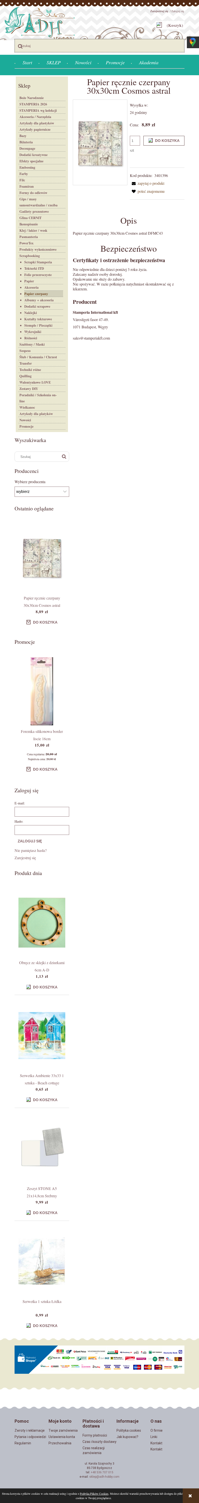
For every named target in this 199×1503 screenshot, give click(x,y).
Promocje (26, 426)
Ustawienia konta (62, 1437)
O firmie (156, 1430)
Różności (30, 338)
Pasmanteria (28, 236)
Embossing (27, 167)
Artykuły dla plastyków (36, 123)
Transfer (25, 363)
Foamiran (26, 186)
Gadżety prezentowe (34, 211)
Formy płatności (95, 1435)
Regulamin (23, 1443)
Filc (22, 180)
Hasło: (19, 821)
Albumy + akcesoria (39, 300)
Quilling (25, 375)
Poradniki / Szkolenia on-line (38, 398)
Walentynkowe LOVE (35, 382)
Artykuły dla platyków (36, 413)
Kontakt (156, 1443)
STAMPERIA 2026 (33, 104)
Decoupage (27, 148)
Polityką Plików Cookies (94, 1493)
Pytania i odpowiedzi (30, 1437)
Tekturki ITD (34, 268)
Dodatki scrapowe (37, 306)
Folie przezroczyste (38, 274)
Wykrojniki (32, 331)
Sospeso (25, 350)
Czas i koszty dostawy (99, 1442)
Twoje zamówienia (63, 1430)
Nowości (25, 420)
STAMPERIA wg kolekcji (38, 110)
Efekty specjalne (31, 161)
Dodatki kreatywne (33, 154)
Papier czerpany (36, 293)
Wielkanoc (27, 407)
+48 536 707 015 (102, 1472)
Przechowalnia (60, 1443)
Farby (23, 173)
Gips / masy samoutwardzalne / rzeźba (38, 202)
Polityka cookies (128, 1430)
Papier (29, 281)
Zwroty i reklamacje (30, 1430)
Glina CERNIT (30, 217)
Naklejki (30, 312)
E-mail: (20, 803)
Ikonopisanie (28, 224)
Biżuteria (26, 142)
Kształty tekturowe (38, 319)
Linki (153, 1437)
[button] (147, 183)
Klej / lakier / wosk (33, 230)
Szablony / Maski (32, 344)
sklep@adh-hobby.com (104, 1476)
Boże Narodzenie (31, 97)
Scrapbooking (29, 255)
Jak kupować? (127, 1437)
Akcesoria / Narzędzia (35, 116)
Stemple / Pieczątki (38, 325)
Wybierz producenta (30, 481)
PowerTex (26, 243)
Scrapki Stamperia (38, 262)
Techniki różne (30, 369)
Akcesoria (31, 287)
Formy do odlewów (33, 192)
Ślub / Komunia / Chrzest (38, 357)
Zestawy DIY (28, 388)
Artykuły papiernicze (34, 129)
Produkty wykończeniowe (38, 249)
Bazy (22, 135)
